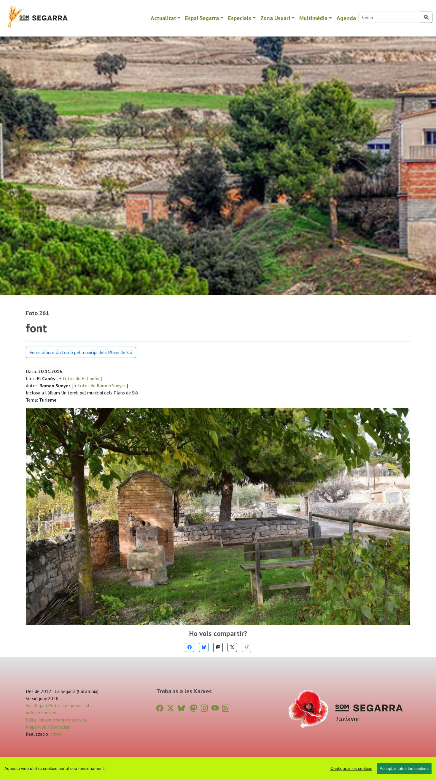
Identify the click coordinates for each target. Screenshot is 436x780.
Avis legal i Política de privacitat (58, 705)
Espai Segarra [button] (202, 18)
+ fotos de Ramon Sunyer (99, 386)
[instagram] (204, 708)
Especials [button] (239, 18)
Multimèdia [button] (313, 18)
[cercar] (426, 17)
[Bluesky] (204, 647)
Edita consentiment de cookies (56, 720)
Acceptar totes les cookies (404, 768)
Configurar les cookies (351, 768)
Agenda (346, 18)
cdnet (55, 734)
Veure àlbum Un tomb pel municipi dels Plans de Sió (81, 352)
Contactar (60, 727)
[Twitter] (232, 647)
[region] (218, 768)
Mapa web (36, 727)
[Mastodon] (218, 647)
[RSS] (225, 708)
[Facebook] (189, 647)
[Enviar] (246, 647)
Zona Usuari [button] (275, 18)
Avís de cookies (41, 713)
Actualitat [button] (163, 18)
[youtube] (215, 708)
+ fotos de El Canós (79, 378)
